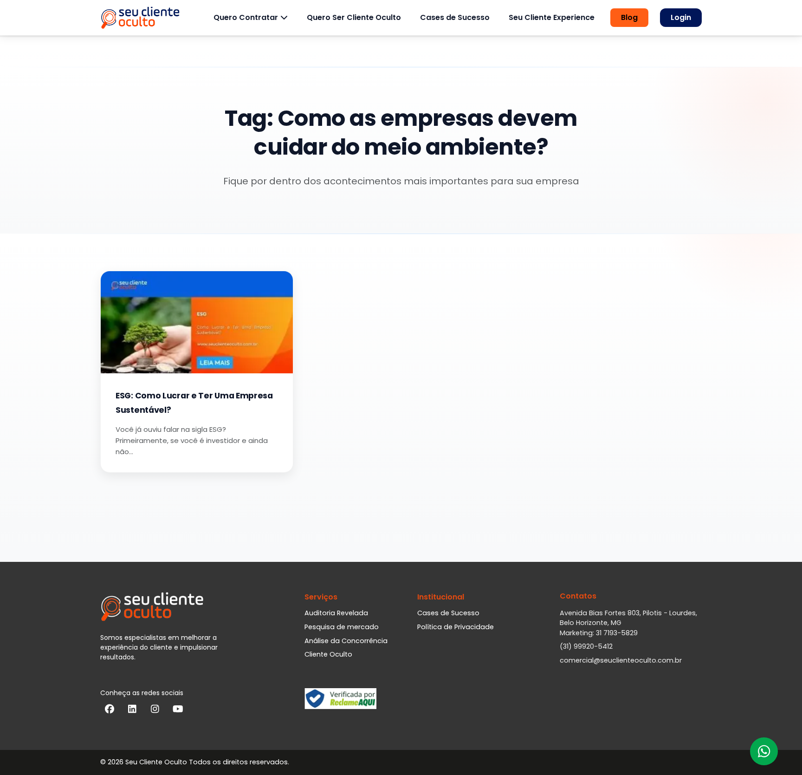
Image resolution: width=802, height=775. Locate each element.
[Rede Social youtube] (177, 711)
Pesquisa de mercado (341, 627)
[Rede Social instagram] (155, 711)
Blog (629, 17)
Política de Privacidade (455, 627)
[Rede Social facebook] (109, 711)
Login (681, 17)
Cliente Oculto (328, 654)
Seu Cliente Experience (552, 17)
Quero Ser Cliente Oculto (354, 17)
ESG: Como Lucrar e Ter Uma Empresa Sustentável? (194, 403)
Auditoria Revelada (336, 613)
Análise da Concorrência (346, 640)
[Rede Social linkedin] (132, 711)
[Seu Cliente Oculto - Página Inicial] (140, 18)
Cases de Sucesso (455, 17)
